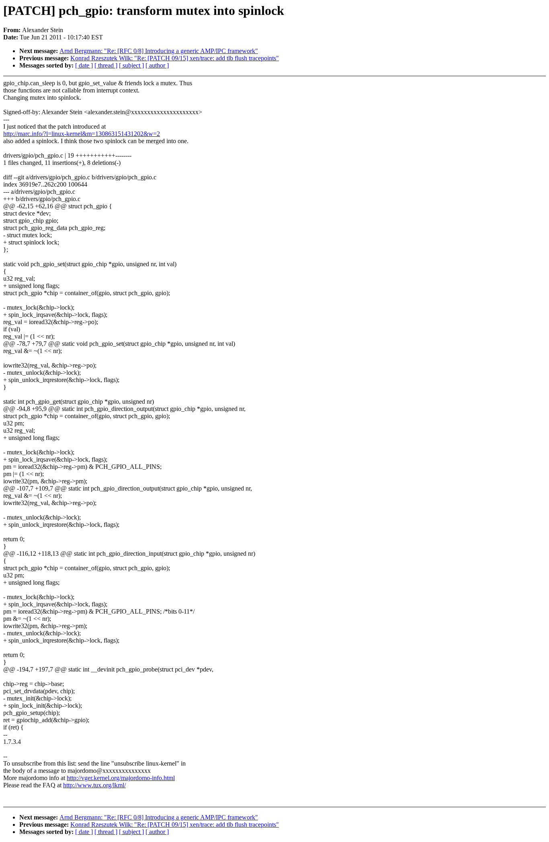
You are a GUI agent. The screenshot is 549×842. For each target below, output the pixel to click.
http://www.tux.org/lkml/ (94, 785)
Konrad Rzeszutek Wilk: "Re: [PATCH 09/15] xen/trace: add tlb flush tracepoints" (174, 58)
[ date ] (84, 65)
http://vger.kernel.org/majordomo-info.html (121, 777)
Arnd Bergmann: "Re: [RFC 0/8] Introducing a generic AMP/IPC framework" (158, 50)
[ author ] (157, 65)
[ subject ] (131, 65)
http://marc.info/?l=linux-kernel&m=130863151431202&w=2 (81, 133)
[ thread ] (105, 65)
